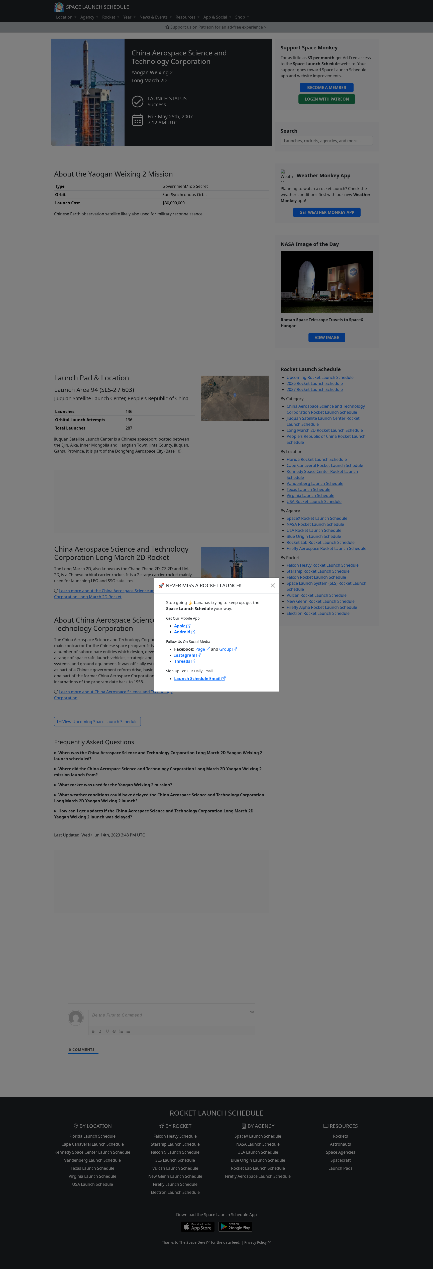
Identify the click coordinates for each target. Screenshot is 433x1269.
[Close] (273, 585)
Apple (180, 626)
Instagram (185, 655)
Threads (182, 661)
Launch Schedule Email (198, 678)
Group (226, 649)
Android (182, 632)
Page (200, 649)
